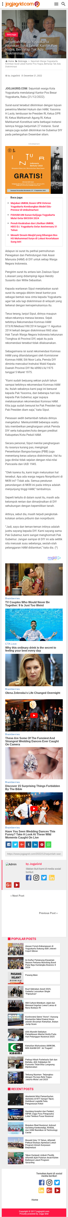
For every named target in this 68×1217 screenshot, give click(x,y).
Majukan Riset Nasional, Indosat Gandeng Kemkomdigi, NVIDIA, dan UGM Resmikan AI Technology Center (41, 1129)
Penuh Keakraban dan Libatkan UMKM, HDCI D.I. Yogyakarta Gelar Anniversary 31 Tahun (34, 226)
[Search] (64, 4)
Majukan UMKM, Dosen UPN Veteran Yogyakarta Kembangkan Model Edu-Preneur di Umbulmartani (31, 206)
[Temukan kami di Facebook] (28, 877)
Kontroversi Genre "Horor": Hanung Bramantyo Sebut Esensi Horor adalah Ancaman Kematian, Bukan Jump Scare (41, 1020)
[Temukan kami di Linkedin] (51, 877)
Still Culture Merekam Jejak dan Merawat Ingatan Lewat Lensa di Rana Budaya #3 (40, 1005)
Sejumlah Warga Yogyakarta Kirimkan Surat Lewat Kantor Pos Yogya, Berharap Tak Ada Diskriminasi (31, 47)
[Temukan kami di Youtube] (17, 885)
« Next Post (17, 895)
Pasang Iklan (31, 975)
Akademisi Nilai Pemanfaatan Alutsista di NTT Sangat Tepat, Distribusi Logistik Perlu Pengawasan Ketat (39, 1100)
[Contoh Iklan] (34, 193)
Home (35, 1199)
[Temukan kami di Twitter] (44, 877)
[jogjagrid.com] (35, 4)
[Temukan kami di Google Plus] (9, 885)
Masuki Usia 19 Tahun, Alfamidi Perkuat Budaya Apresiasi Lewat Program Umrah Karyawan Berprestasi (40, 1144)
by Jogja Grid (42, 1214)
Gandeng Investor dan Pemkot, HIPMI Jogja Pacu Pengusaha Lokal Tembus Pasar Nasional (39, 1113)
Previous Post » (48, 913)
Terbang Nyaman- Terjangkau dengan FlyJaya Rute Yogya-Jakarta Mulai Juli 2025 (39, 1077)
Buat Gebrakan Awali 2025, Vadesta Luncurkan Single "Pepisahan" (38, 991)
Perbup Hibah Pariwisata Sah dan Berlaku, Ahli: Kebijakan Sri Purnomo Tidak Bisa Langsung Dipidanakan (41, 1063)
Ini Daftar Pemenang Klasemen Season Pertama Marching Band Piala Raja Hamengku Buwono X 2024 (40, 964)
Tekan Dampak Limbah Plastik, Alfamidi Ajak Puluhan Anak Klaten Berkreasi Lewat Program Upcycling (41, 1159)
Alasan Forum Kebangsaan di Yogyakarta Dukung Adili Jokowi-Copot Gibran (41, 948)
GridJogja (11, 34)
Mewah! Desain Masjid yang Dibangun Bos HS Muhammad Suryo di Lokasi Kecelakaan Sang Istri (35, 238)
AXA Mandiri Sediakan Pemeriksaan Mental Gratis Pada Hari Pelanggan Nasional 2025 (40, 1034)
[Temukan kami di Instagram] (36, 877)
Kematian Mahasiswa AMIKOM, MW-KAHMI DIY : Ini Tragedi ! (40, 1047)
